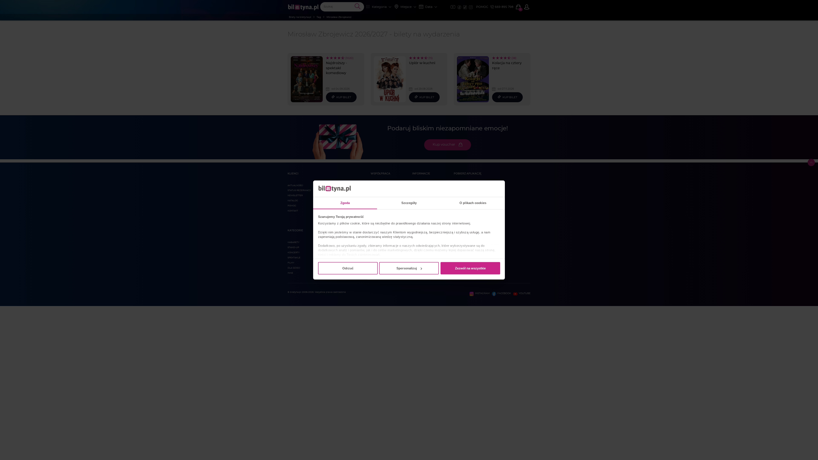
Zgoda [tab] (345, 202)
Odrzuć (347, 268)
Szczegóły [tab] (409, 202)
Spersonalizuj (406, 268)
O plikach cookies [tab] (472, 202)
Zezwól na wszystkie (470, 268)
